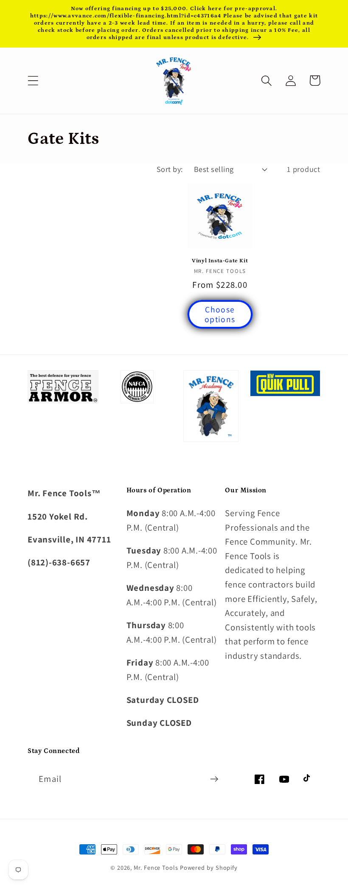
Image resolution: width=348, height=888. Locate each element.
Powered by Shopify (209, 867)
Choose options (220, 314)
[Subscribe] (214, 779)
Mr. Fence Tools (156, 867)
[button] (33, 80)
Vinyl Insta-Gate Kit (220, 261)
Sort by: (170, 169)
